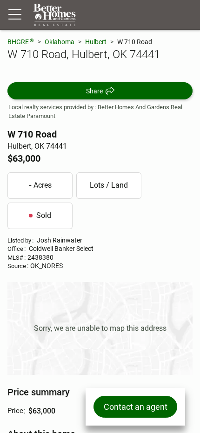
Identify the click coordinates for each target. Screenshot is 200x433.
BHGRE (20, 42)
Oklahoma (59, 42)
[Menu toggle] (14, 14)
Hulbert (96, 42)
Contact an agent (135, 407)
